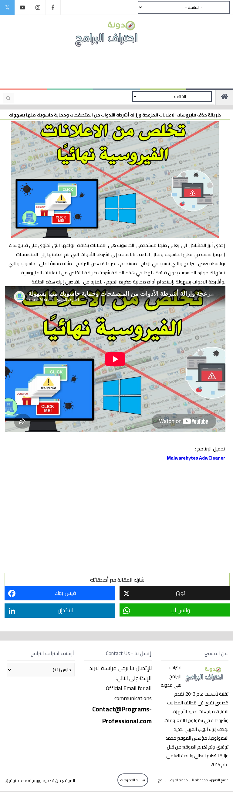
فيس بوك (65, 593)
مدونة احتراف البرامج (172, 779)
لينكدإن (65, 610)
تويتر (180, 593)
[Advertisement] (113, 67)
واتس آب (180, 610)
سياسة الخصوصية (132, 779)
